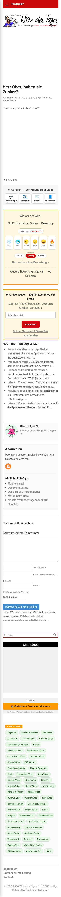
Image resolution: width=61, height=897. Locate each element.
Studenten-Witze (31, 833)
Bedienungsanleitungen (17, 744)
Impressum (10, 869)
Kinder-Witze (30, 779)
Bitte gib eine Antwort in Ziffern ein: (16, 592)
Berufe (47, 97)
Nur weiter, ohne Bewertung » (30, 262)
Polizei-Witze (31, 809)
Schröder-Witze (45, 815)
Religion (11, 815)
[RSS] (8, 466)
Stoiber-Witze (13, 833)
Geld (9, 774)
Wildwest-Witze (14, 850)
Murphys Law (13, 797)
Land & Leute (48, 785)
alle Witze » (37, 231)
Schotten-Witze (26, 815)
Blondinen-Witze (14, 750)
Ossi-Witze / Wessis (37, 803)
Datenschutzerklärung (17, 873)
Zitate (48, 850)
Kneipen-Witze (13, 785)
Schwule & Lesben (36, 821)
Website (36, 585)
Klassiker (45, 779)
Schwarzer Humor (15, 821)
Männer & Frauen (15, 791)
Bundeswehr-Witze (35, 750)
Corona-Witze (13, 762)
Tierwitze (28, 839)
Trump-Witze (42, 839)
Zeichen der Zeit (33, 850)
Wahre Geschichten (33, 845)
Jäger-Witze (43, 774)
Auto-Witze (12, 738)
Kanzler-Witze (13, 779)
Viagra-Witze (13, 845)
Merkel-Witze (34, 791)
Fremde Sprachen (38, 768)
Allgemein (11, 732)
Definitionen (30, 762)
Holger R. (12, 97)
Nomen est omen (15, 803)
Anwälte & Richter (29, 732)
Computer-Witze (37, 756)
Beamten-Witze (46, 738)
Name (39, 567)
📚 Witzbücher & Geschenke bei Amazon (30, 706)
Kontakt (8, 877)
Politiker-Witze (13, 809)
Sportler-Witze (13, 827)
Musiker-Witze (30, 797)
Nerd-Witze (47, 797)
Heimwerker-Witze (25, 774)
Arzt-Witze (47, 732)
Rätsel (45, 809)
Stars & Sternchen (33, 827)
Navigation (17, 4)
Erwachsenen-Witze (16, 768)
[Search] (54, 635)
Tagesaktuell (13, 839)
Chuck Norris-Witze (16, 756)
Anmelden (30, 324)
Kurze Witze (9, 100)
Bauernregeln (28, 738)
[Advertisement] (30, 60)
